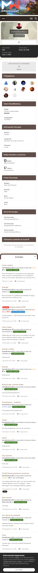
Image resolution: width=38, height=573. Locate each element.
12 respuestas (23, 414)
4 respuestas (24, 343)
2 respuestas (25, 489)
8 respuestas (24, 301)
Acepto (20, 570)
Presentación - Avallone (11, 402)
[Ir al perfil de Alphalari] (23, 83)
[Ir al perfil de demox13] (6, 89)
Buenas (5, 367)
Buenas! (5, 287)
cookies (16, 557)
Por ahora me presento (11, 515)
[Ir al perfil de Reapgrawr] (23, 89)
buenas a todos (8, 349)
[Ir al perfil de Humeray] (32, 89)
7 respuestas (20, 281)
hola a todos (7, 327)
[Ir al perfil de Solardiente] (14, 95)
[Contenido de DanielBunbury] (19, 42)
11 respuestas (22, 432)
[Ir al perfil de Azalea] (6, 95)
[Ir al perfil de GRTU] (32, 83)
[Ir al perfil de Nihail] (14, 89)
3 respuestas (23, 360)
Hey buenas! (7, 456)
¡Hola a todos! (7, 265)
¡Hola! (4, 420)
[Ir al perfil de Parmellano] (14, 83)
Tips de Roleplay (18, 478)
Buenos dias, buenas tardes (12, 385)
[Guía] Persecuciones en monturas (15, 473)
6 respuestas (24, 549)
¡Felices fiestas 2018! (18, 307)
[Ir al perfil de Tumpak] (6, 83)
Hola (4, 535)
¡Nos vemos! (7, 498)
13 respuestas (24, 321)
